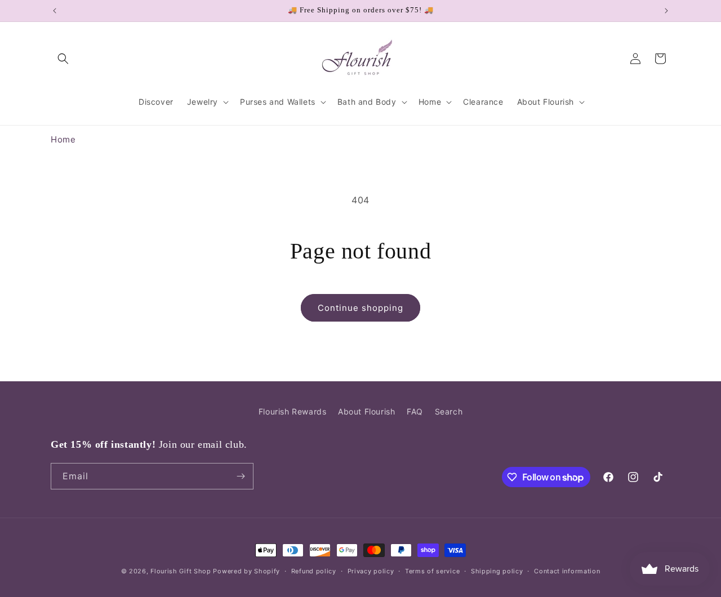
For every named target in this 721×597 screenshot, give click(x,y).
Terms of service (432, 571)
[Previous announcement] (54, 10)
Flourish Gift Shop (180, 571)
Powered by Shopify (246, 571)
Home (63, 139)
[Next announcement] (666, 10)
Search (449, 411)
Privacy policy (371, 571)
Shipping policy (497, 571)
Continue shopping (360, 307)
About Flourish (366, 411)
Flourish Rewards (293, 411)
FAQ (415, 411)
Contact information (567, 571)
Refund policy (313, 571)
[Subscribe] (240, 476)
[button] (63, 58)
